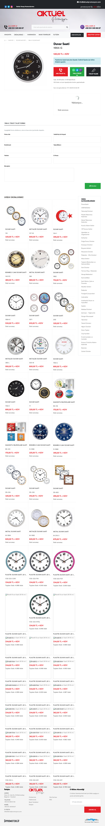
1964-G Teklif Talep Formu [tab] (14, 123)
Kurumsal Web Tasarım (92, 822)
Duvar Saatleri (21, 40)
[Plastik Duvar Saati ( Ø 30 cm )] (16, 561)
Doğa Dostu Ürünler (87, 241)
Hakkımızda (31, 34)
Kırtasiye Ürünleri (86, 245)
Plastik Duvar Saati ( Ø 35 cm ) (17, 776)
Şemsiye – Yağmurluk (88, 313)
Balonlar (84, 348)
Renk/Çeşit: (7, 145)
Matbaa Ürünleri (86, 309)
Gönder (93, 186)
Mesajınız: (7, 166)
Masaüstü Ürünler (87, 252)
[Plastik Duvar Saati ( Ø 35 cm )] (64, 693)
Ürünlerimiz (18, 35)
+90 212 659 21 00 (9, 802)
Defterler (84, 238)
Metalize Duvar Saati (38, 229)
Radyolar (84, 290)
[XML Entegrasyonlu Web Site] (11, 820)
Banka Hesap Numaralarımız (25, 6)
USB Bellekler (85, 208)
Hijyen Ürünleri (86, 326)
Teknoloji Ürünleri (87, 211)
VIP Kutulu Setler (86, 229)
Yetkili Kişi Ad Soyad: (60, 134)
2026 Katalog (76, 35)
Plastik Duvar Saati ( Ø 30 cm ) (17, 575)
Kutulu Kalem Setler (87, 225)
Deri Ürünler (85, 267)
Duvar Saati (10, 229)
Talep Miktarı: (57, 145)
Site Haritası (53, 797)
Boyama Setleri (86, 248)
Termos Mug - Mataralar (89, 271)
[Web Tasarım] (91, 819)
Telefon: (6, 155)
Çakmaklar (84, 297)
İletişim (56, 34)
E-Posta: (56, 155)
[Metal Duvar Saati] (40, 259)
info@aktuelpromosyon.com (90, 2)
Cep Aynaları (85, 333)
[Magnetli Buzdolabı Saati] (64, 388)
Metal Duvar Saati (37, 272)
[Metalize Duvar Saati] (40, 216)
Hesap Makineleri (86, 274)
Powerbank (84, 204)
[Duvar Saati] (16, 216)
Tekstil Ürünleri (86, 323)
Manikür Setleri (86, 287)
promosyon (85, 7)
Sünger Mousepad (87, 316)
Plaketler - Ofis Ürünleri (88, 255)
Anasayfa (7, 34)
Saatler (10, 40)
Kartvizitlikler (85, 278)
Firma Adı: (7, 134)
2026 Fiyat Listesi (94, 35)
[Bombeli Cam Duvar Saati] (16, 259)
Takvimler (84, 320)
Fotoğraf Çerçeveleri (88, 293)
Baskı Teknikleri (44, 34)
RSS (50, 799)
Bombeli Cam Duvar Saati (15, 272)
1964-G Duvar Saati (34, 40)
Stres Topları (85, 330)
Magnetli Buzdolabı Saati (64, 402)
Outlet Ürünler (86, 351)
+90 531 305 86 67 (16, 28)
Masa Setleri (85, 258)
